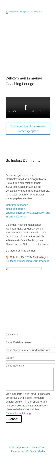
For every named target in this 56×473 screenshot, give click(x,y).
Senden (14, 419)
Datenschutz (38, 447)
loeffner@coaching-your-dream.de (29, 261)
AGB (11, 447)
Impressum (23, 447)
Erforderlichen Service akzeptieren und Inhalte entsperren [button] (28, 214)
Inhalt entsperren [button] (15, 208)
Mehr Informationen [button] (17, 205)
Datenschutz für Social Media (28, 451)
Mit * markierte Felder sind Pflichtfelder (28, 394)
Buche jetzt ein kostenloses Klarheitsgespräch (28, 129)
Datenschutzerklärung (18, 413)
